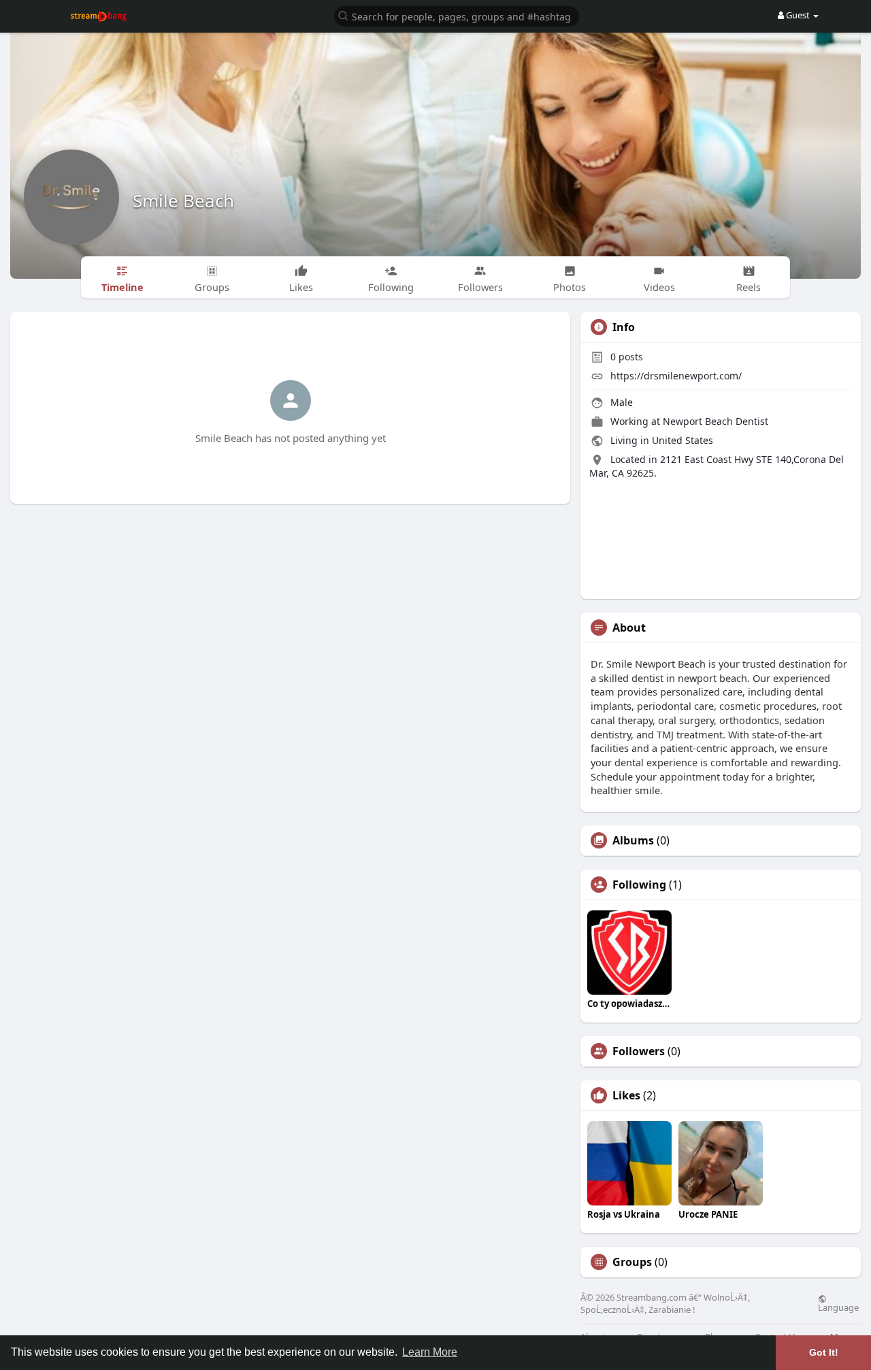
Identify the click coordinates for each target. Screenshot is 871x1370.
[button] (456, 15)
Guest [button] (798, 15)
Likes (626, 1095)
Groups (632, 1261)
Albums (633, 840)
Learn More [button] (429, 1352)
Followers (638, 1051)
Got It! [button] (823, 1352)
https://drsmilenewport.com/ (676, 375)
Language (838, 1306)
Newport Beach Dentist (715, 421)
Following (639, 884)
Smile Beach (183, 200)
